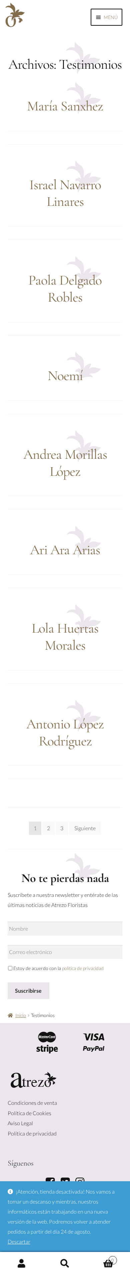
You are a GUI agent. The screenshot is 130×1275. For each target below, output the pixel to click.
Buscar (65, 1263)
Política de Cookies (29, 1113)
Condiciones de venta (32, 1102)
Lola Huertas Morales (65, 637)
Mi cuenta (21, 1263)
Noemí (65, 375)
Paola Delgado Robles (65, 289)
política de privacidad (83, 968)
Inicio (20, 1015)
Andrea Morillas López (65, 463)
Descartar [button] (19, 1241)
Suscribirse (28, 990)
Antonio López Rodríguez (65, 732)
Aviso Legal (20, 1123)
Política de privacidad (32, 1133)
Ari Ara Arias (65, 549)
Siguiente (85, 828)
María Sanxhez (65, 105)
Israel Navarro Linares (65, 193)
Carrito (100, 1258)
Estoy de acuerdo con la (58, 968)
